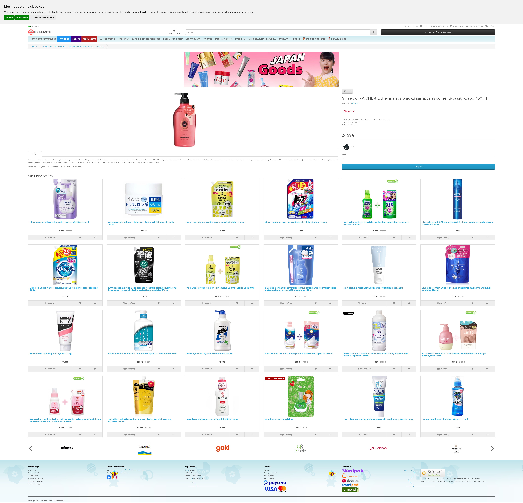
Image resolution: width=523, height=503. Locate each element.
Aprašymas (34, 154)
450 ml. (353, 147)
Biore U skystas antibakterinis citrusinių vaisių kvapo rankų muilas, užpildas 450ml (375, 354)
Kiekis (344, 154)
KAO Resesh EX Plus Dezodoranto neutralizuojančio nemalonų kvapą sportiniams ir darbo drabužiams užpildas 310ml (142, 289)
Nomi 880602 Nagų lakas (279, 419)
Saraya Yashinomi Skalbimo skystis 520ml (445, 419)
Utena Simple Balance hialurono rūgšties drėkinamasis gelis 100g (141, 223)
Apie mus (32, 470)
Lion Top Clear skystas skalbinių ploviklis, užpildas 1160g (296, 222)
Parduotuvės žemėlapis (194, 478)
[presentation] (30, 449)
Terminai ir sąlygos (35, 484)
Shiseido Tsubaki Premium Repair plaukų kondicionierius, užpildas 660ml (139, 420)
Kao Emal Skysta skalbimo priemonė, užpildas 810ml (215, 222)
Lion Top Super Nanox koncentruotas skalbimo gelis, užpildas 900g (64, 289)
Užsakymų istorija (271, 473)
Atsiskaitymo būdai (35, 478)
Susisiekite (111, 470)
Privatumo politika (35, 481)
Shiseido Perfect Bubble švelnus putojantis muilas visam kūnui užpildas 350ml (456, 289)
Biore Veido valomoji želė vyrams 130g (51, 353)
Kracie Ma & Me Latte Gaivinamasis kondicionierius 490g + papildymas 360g (454, 354)
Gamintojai (189, 470)
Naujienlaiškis (269, 478)
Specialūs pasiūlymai (193, 476)
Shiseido (355, 103)
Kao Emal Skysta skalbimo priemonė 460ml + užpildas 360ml (220, 288)
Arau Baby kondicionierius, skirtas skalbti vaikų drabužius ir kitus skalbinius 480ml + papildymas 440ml (65, 420)
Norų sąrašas (269, 476)
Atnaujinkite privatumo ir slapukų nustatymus (46, 501)
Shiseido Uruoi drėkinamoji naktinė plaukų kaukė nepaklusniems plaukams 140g (457, 223)
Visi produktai (190, 473)
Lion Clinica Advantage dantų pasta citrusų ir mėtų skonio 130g (378, 419)
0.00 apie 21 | (438, 32)
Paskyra (267, 470)
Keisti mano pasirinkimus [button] (42, 17)
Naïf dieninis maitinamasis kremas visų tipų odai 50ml (373, 288)
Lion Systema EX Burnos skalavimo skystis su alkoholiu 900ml (142, 353)
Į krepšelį (418, 166)
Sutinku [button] (9, 17)
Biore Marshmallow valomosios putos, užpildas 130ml (59, 222)
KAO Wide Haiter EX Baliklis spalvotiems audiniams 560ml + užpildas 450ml (376, 223)
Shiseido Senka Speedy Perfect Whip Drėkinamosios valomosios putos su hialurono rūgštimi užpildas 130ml (300, 289)
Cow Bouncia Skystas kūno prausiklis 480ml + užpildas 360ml (298, 353)
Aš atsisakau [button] (22, 17)
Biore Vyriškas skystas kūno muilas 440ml (210, 353)
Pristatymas (33, 476)
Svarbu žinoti (33, 473)
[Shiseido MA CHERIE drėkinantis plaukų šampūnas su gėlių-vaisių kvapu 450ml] (183, 118)
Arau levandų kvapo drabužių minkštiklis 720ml (212, 419)
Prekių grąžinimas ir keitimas (118, 473)
